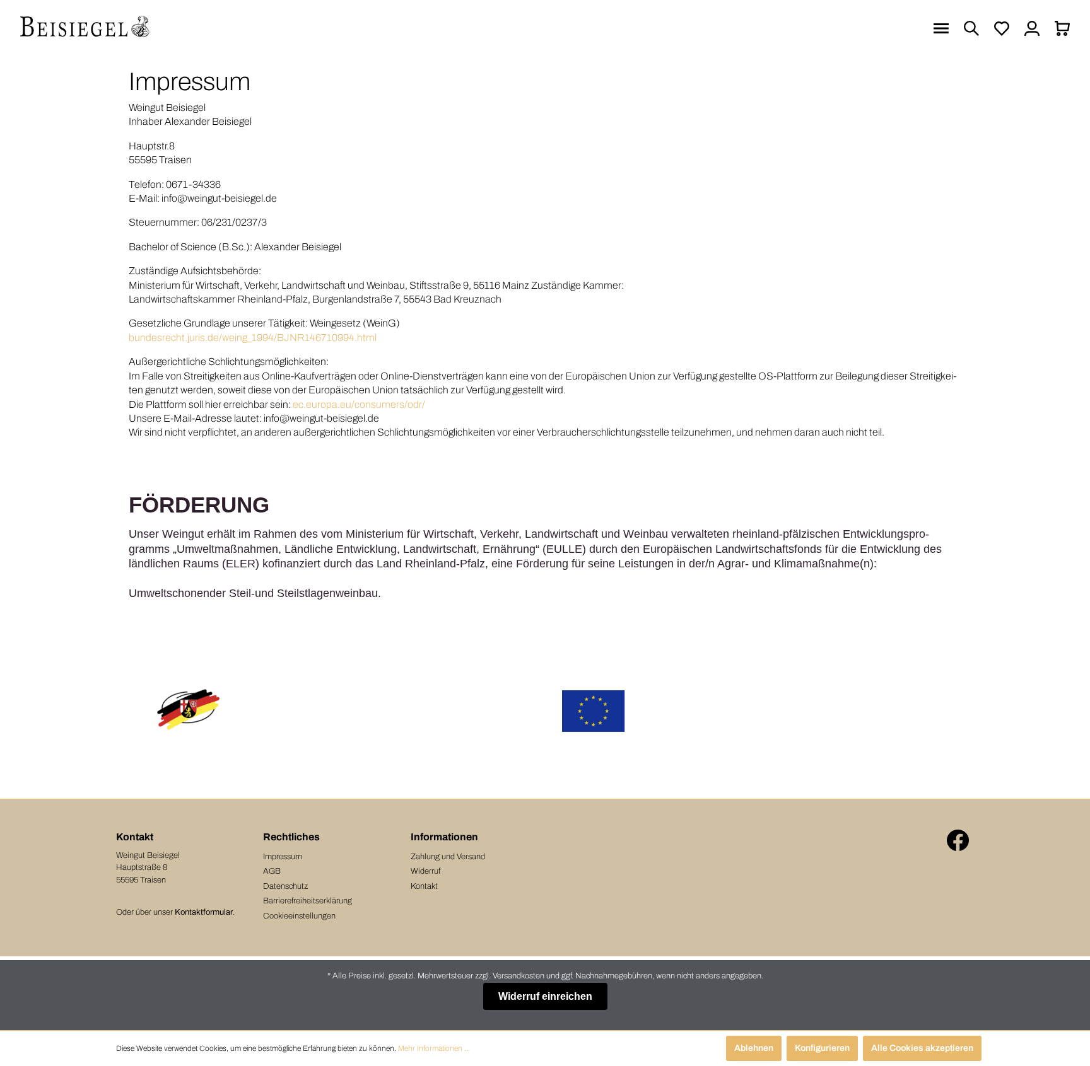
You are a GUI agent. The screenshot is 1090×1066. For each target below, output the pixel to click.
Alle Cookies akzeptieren (922, 1048)
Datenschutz (285, 886)
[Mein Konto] (1032, 28)
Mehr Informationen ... (434, 1048)
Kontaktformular (204, 912)
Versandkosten (518, 975)
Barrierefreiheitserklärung (307, 900)
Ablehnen (753, 1048)
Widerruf (425, 871)
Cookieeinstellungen (299, 916)
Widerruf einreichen (545, 996)
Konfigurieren (822, 1048)
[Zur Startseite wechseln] (85, 28)
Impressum (282, 856)
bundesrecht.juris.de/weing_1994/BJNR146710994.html (253, 337)
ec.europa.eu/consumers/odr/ (359, 404)
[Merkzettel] (1002, 28)
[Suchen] (971, 28)
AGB (272, 871)
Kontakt (424, 886)
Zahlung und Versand (448, 856)
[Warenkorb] (1062, 28)
